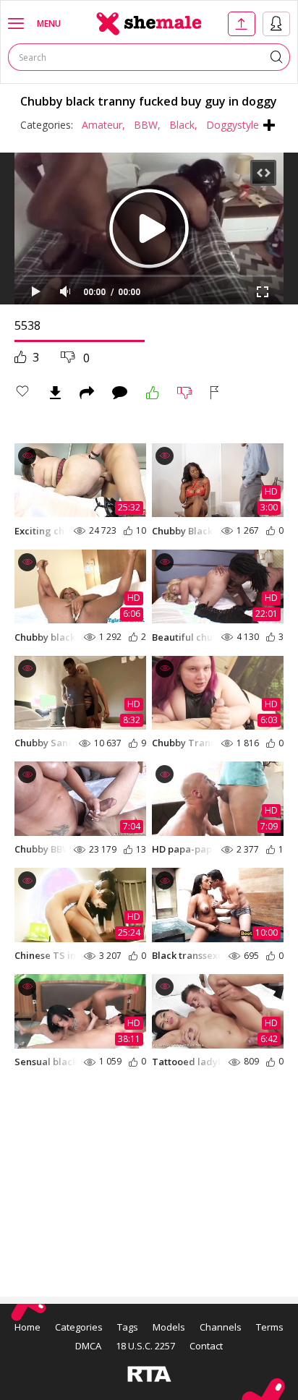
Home (27, 1326)
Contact (206, 1345)
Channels (221, 1326)
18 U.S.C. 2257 (145, 1345)
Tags (127, 1326)
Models (169, 1326)
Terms (270, 1326)
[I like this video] (152, 392)
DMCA (88, 1345)
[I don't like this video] (184, 392)
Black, (183, 125)
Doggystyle (232, 125)
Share (87, 392)
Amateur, (103, 125)
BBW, (147, 125)
